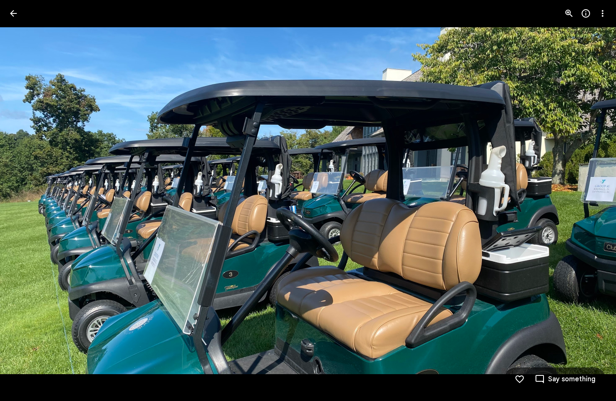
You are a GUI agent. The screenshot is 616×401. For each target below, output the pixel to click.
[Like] (520, 379)
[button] (23, 200)
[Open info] (585, 13)
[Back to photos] (13, 13)
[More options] (602, 13)
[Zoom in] (569, 13)
